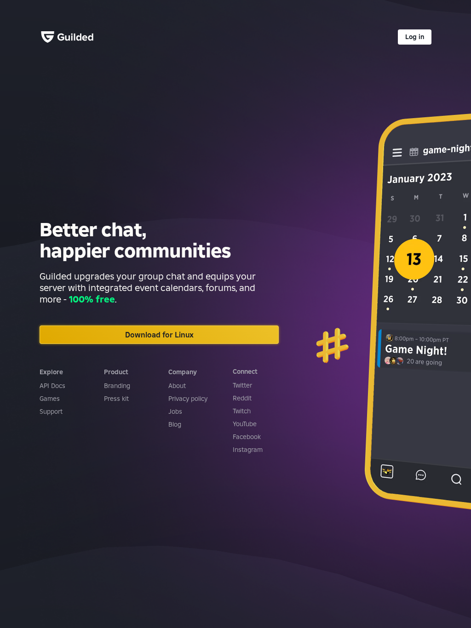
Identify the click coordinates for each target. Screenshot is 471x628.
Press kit (116, 398)
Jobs (175, 411)
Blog (174, 424)
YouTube (245, 424)
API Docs (52, 385)
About (177, 385)
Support (51, 411)
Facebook (247, 436)
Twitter (242, 385)
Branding (117, 385)
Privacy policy (187, 398)
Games (50, 398)
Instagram (248, 449)
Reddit (242, 398)
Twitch (242, 411)
